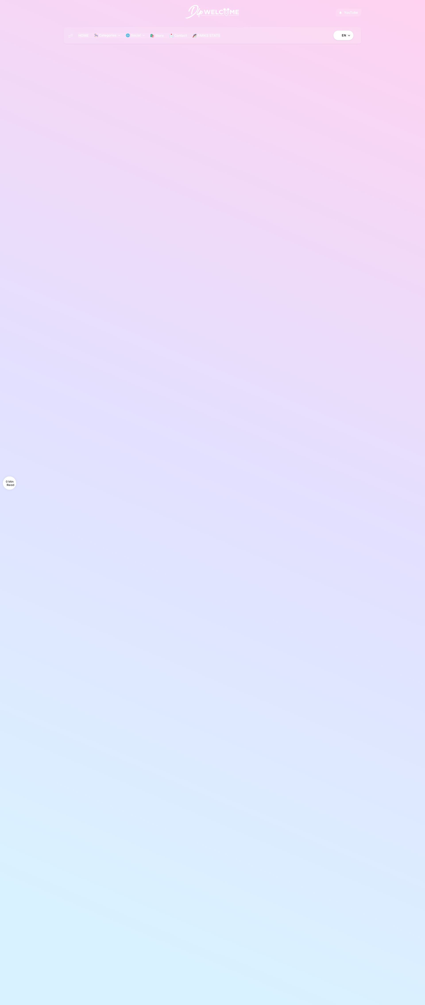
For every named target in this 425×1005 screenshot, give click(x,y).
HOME (83, 35)
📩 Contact (178, 35)
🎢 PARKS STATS (206, 35)
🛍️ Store (157, 35)
